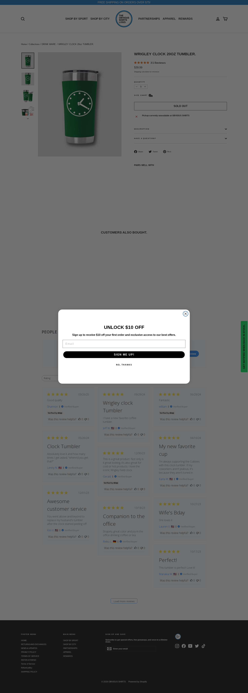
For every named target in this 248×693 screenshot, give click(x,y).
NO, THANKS (124, 365)
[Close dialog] (185, 313)
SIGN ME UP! (124, 354)
